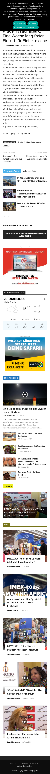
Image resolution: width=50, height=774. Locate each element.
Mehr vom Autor (29, 171)
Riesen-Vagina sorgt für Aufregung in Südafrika (36, 157)
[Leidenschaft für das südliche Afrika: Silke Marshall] (25, 722)
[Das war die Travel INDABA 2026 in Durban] (9, 206)
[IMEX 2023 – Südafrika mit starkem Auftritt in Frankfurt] (25, 634)
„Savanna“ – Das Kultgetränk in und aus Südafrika (12, 159)
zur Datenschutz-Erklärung (25, 27)
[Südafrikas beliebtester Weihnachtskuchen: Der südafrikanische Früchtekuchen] (9, 462)
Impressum (14, 763)
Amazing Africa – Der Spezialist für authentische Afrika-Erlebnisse (24, 602)
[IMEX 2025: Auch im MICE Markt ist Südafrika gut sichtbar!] (25, 546)
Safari (6, 145)
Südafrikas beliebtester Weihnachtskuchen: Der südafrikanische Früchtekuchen (32, 461)
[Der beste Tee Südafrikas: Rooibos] (9, 475)
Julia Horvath (12, 610)
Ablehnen (33, 23)
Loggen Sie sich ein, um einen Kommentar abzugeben (25, 234)
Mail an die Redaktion (25, 766)
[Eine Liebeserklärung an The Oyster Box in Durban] (25, 394)
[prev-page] (4, 216)
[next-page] (8, 216)
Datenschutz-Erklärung (29, 763)
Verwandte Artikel (11, 171)
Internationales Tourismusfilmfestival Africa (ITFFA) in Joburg (31, 193)
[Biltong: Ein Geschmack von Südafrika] (9, 436)
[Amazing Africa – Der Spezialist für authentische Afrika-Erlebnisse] (25, 590)
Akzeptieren (19, 23)
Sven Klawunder (12, 45)
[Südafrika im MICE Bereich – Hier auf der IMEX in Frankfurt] (25, 678)
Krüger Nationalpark (33, 142)
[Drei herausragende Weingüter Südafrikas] (9, 449)
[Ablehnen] (46, 15)
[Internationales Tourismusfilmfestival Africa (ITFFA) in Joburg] (9, 193)
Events (20, 142)
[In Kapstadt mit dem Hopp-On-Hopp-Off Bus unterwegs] (9, 181)
